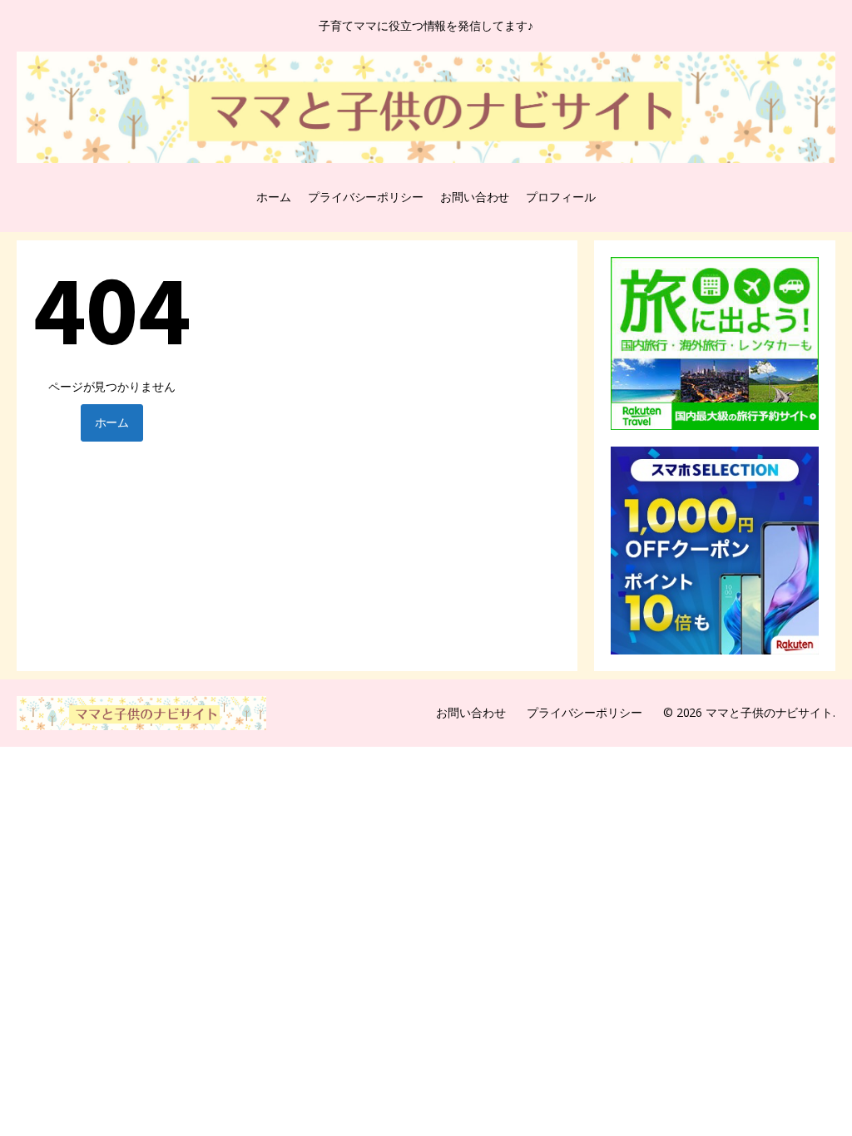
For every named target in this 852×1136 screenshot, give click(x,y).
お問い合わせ (474, 197)
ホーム (273, 197)
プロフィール (560, 197)
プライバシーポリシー (366, 197)
